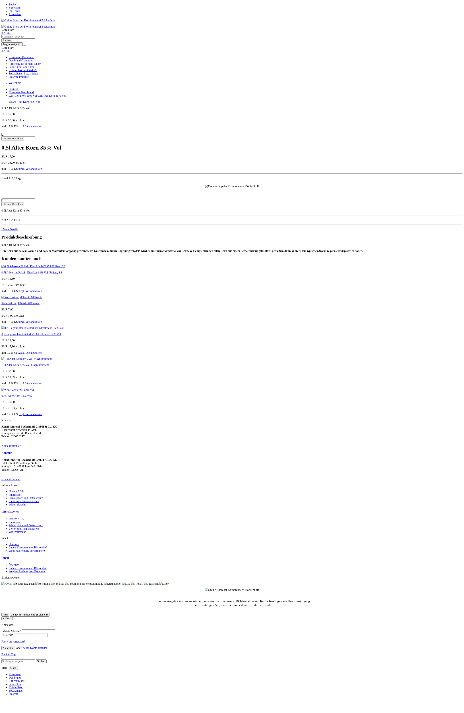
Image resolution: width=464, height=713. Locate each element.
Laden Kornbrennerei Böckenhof (28, 547)
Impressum (15, 494)
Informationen (10, 511)
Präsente (14, 76)
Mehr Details (9, 229)
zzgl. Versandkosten (30, 126)
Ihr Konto (14, 11)
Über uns (14, 544)
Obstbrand (15, 60)
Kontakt (6, 452)
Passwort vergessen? (13, 641)
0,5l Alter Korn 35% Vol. (37, 95)
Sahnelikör (15, 67)
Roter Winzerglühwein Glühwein (20, 303)
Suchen (13, 4)
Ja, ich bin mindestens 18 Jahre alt (29, 614)
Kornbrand (15, 57)
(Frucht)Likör (17, 63)
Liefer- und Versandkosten (24, 501)
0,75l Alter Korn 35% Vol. (16, 395)
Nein (5, 614)
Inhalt (5, 557)
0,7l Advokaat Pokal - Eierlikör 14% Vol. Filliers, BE (31, 272)
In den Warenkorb (13, 138)
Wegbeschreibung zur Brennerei (27, 550)
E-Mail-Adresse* (11, 631)
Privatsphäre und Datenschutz (26, 497)
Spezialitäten (16, 73)
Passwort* (7, 635)
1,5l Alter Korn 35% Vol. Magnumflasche (25, 364)
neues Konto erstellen (35, 647)
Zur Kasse (14, 7)
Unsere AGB (16, 491)
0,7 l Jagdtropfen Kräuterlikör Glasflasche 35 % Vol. (31, 334)
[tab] (232, 453)
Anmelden (15, 14)
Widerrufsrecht (17, 504)
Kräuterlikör (16, 70)
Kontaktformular (10, 445)
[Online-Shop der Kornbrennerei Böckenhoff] (28, 20)
